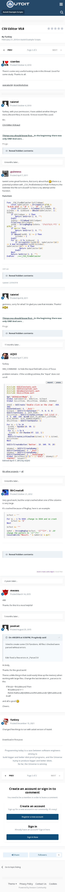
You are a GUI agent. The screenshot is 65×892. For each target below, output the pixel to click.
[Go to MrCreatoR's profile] (5, 492)
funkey (8, 36)
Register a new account (32, 816)
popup (58, 382)
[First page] (4, 50)
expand (50, 382)
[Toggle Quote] (6, 637)
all (22, 471)
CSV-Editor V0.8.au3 (11, 125)
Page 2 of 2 (32, 50)
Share (16, 854)
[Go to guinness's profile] (5, 174)
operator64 (7, 85)
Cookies (53, 883)
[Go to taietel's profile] (5, 104)
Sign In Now (32, 837)
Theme (12, 883)
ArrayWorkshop (21, 85)
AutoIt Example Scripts (30, 39)
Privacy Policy (26, 883)
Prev (10, 50)
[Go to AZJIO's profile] (5, 356)
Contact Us (41, 883)
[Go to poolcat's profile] (5, 628)
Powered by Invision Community (32, 887)
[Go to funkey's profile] (5, 722)
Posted (20, 65)
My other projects (10, 471)
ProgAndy (36, 637)
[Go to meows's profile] (5, 592)
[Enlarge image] (50, 181)
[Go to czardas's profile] (5, 63)
